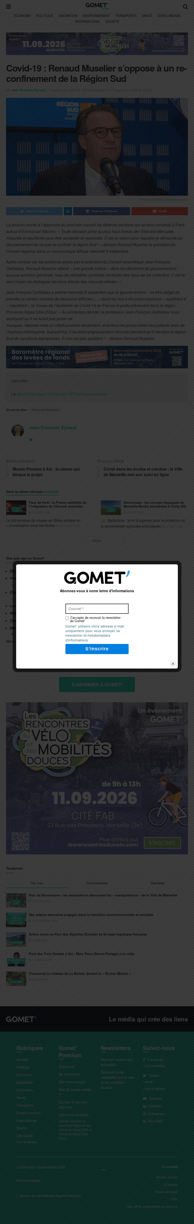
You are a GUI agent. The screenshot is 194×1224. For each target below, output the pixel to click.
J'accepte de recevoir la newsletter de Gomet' (95, 619)
